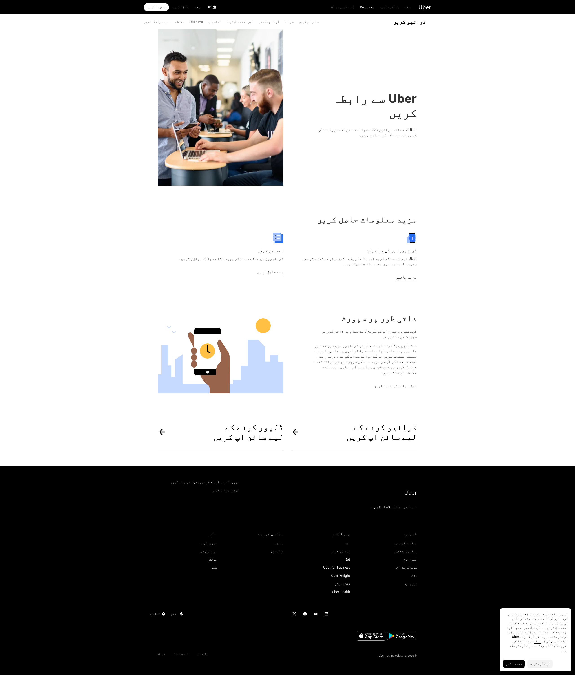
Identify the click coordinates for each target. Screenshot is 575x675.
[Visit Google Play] (401, 636)
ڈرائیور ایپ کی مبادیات (392, 250)
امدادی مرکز (270, 250)
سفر (407, 7)
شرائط (289, 22)
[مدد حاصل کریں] (278, 237)
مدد (197, 7)
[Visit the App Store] (371, 636)
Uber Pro (196, 22)
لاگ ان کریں (180, 7)
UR (209, 7)
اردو (174, 614)
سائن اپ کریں (156, 7)
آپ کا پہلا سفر (269, 22)
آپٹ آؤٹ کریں (540, 664)
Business (367, 7)
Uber (424, 7)
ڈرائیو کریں (389, 7)
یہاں (537, 641)
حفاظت (179, 22)
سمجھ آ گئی (514, 664)
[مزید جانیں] (411, 237)
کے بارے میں (345, 7)
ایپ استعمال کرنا (239, 22)
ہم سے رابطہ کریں (157, 22)
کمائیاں (214, 22)
